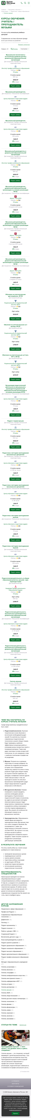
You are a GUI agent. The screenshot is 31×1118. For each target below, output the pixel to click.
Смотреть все (23, 1025)
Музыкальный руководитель (16, 92)
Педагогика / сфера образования (20, 11)
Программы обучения (14, 9)
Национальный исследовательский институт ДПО (15, 303)
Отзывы (15, 72)
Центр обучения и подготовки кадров (15, 98)
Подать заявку (15, 86)
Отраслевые (4, 11)
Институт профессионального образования (15, 68)
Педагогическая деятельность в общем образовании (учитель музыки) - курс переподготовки (15, 580)
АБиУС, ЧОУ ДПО (15, 198)
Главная (3, 9)
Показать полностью (24, 44)
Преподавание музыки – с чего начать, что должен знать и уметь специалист (14, 1048)
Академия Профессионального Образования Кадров (15, 589)
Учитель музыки (15, 681)
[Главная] (8, 3)
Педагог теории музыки (15, 421)
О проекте (15, 1081)
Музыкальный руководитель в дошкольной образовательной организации (15, 152)
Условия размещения (15, 1086)
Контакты (15, 1083)
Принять (15, 1113)
